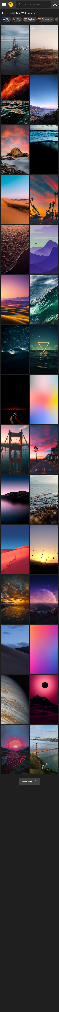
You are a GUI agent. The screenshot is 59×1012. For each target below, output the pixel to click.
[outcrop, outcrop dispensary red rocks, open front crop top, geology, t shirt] (15, 149)
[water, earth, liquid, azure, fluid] (15, 349)
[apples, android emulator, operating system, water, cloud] (44, 749)
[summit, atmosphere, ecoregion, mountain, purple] (44, 249)
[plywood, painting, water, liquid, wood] (15, 699)
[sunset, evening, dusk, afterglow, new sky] (44, 199)
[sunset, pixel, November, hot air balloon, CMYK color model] (44, 549)
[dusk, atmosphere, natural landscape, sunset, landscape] (15, 399)
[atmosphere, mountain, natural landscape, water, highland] (15, 499)
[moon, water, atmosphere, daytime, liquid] (44, 349)
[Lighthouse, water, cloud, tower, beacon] (15, 49)
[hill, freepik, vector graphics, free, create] (44, 49)
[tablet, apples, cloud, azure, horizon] (44, 399)
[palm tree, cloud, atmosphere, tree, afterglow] (44, 449)
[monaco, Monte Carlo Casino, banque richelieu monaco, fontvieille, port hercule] (44, 99)
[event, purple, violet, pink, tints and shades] (44, 649)
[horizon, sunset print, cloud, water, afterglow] (15, 599)
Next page (27, 781)
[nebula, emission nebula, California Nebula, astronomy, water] (15, 99)
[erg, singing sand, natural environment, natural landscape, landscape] (15, 199)
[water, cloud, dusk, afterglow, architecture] (15, 449)
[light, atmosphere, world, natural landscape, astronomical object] (44, 599)
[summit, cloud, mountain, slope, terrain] (15, 649)
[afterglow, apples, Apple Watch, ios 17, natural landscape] (15, 299)
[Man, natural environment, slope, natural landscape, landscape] (15, 549)
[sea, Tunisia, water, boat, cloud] (44, 499)
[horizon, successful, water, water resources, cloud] (44, 149)
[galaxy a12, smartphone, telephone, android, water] (15, 249)
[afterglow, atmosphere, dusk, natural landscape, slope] (44, 699)
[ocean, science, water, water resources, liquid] (44, 299)
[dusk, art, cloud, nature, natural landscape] (15, 749)
